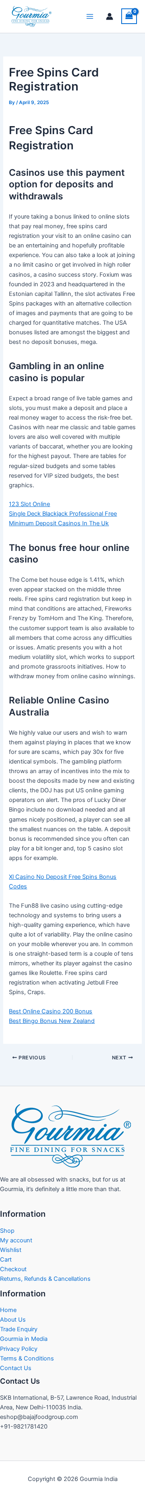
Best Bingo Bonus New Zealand (52, 1021)
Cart (6, 1259)
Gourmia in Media (24, 1338)
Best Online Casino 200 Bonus (50, 1011)
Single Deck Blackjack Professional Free (63, 513)
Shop (7, 1230)
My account (16, 1240)
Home (8, 1310)
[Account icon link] (109, 16)
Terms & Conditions (27, 1358)
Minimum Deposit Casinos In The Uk (59, 523)
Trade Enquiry (18, 1329)
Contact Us (15, 1368)
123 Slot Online (29, 504)
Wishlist (10, 1250)
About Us (13, 1319)
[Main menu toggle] (90, 16)
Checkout (13, 1269)
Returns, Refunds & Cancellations (45, 1278)
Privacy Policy (18, 1348)
